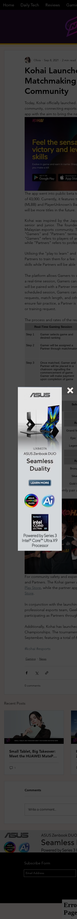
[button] (70, 390)
